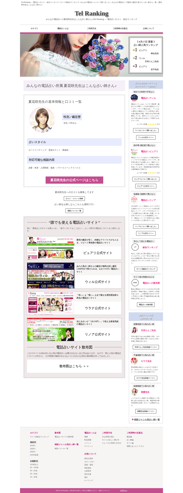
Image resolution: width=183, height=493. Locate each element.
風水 (86, 477)
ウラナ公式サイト (98, 308)
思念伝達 (87, 474)
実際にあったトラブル (135, 446)
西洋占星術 (88, 458)
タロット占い (89, 462)
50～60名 (33, 471)
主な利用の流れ (108, 437)
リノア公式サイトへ (146, 233)
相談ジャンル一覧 (74, 211)
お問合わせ (123, 490)
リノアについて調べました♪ (146, 226)
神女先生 (155, 53)
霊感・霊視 (88, 465)
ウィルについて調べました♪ (146, 130)
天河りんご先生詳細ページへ (146, 347)
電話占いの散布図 (151, 283)
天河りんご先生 (152, 61)
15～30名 (33, 477)
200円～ (33, 452)
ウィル (142, 58)
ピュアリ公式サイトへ (145, 186)
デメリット (88, 446)
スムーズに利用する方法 (111, 443)
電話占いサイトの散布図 (64, 437)
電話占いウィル (148, 98)
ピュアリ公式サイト (98, 253)
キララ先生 (146, 361)
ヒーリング (88, 480)
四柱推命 (87, 468)
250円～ (33, 449)
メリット (87, 443)
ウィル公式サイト (98, 282)
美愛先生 (145, 392)
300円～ (33, 446)
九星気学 (87, 471)
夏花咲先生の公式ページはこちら (74, 180)
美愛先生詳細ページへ (145, 411)
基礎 (86, 437)
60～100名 (34, 468)
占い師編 (130, 440)
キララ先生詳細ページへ (145, 378)
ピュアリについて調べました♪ (145, 179)
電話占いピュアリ (149, 151)
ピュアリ (143, 50)
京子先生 (155, 69)
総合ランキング (150, 247)
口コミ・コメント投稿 (74, 199)
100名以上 (34, 465)
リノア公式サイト (98, 334)
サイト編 (130, 443)
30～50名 (33, 474)
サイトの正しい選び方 (110, 440)
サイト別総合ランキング (145, 269)
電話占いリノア (148, 200)
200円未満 (34, 455)
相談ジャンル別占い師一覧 (147, 419)
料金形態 (87, 440)
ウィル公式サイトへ (146, 137)
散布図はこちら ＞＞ (74, 366)
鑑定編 (129, 437)
